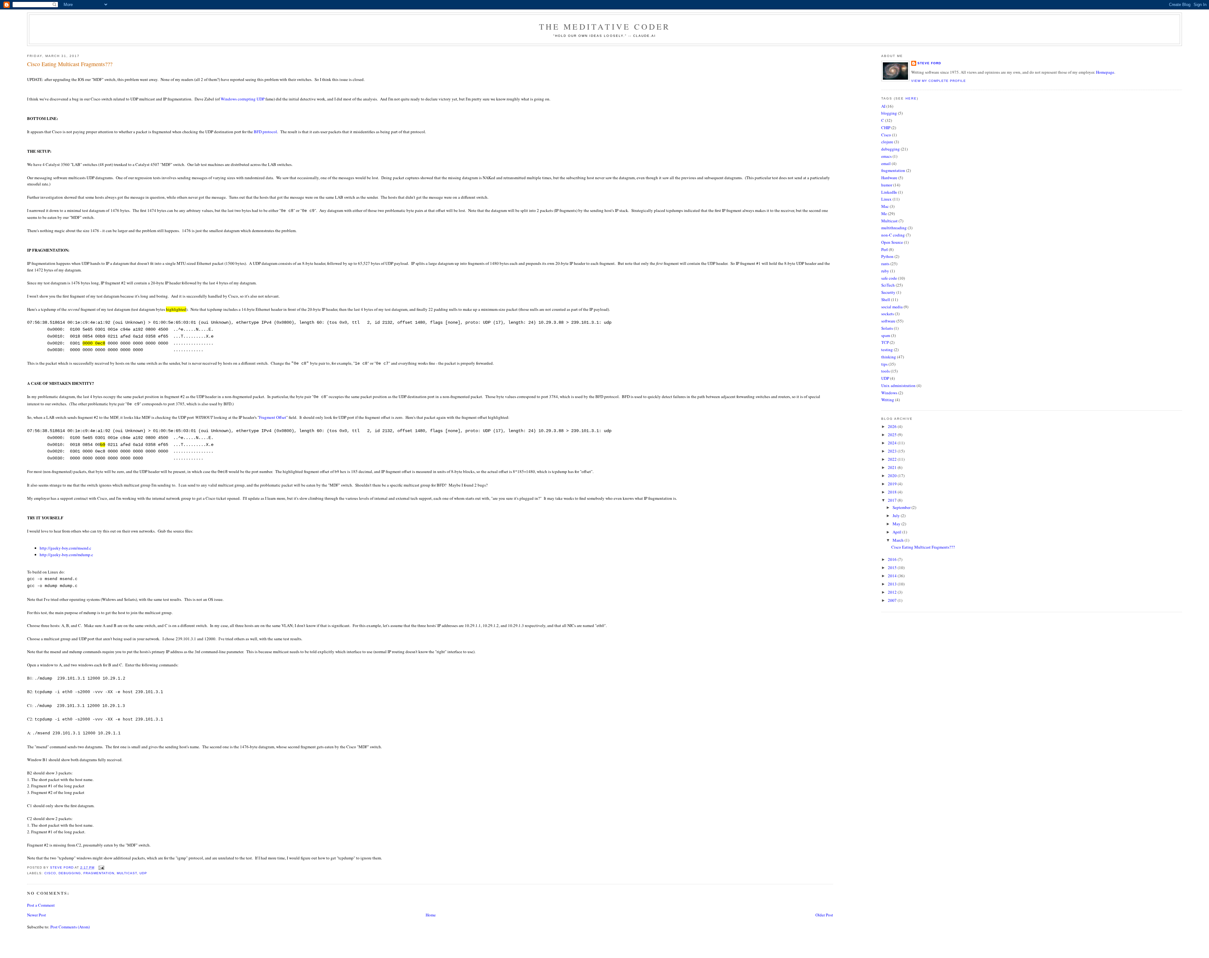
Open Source (892, 242)
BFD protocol (265, 131)
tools (885, 371)
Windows (889, 393)
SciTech (888, 285)
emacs (886, 156)
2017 (893, 500)
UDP (143, 873)
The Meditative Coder (604, 26)
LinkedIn (889, 192)
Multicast (127, 873)
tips (884, 364)
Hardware (889, 177)
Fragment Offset (272, 417)
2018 (893, 492)
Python (887, 256)
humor (886, 185)
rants (885, 263)
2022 (893, 459)
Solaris (887, 328)
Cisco (50, 873)
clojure (887, 142)
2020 (893, 475)
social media (892, 307)
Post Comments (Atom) (70, 927)
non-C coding (893, 235)
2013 (893, 584)
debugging (70, 873)
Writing (887, 399)
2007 (893, 600)
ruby (885, 271)
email (886, 163)
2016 (893, 559)
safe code (889, 278)
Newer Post (36, 915)
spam (885, 335)
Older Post (824, 915)
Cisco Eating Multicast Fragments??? (923, 547)
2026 (893, 426)
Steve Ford (929, 63)
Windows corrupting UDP (242, 99)
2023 (893, 451)
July (897, 515)
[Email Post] (101, 867)
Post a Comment (41, 905)
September (902, 507)
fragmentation (98, 873)
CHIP (885, 127)
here (911, 98)
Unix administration (898, 385)
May (897, 524)
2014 (893, 576)
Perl (884, 249)
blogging (889, 113)
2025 (893, 434)
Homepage (1105, 72)
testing (887, 349)
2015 (893, 567)
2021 (893, 467)
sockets (887, 313)
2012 (893, 592)
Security (888, 292)
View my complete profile (938, 81)
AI (883, 106)
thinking (888, 357)
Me (884, 213)
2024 (893, 443)
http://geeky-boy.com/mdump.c (66, 554)
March (899, 540)
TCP (885, 342)
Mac (885, 206)
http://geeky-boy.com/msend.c (65, 548)
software (888, 321)
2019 (893, 484)
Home (431, 915)
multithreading (894, 228)
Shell (885, 299)
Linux (886, 199)
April (897, 532)
